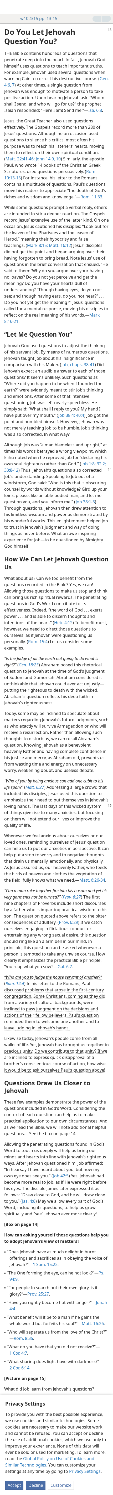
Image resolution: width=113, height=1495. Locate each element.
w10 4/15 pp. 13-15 (38, 18)
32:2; (101, 464)
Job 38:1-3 (85, 502)
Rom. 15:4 (38, 641)
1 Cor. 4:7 (18, 1353)
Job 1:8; (88, 464)
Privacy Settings (85, 1471)
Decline (35, 1485)
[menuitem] (8, 7)
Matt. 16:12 (59, 245)
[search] (106, 7)
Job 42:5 (61, 1176)
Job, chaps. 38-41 (78, 364)
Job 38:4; (66, 415)
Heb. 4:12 (63, 622)
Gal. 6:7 (65, 966)
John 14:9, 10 (48, 159)
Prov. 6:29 (68, 922)
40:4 (79, 415)
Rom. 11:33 (91, 197)
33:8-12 (11, 470)
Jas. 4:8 (28, 1201)
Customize (60, 1485)
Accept (14, 1485)
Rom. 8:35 (23, 1338)
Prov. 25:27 (38, 1294)
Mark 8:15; (37, 245)
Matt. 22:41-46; (20, 159)
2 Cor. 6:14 (19, 1368)
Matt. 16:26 (93, 1323)
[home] (8, 7)
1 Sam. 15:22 (45, 1264)
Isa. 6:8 (95, 110)
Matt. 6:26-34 (92, 880)
